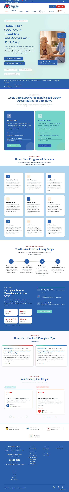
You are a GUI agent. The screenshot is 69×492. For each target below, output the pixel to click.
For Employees (42, 11)
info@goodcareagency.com (29, 0)
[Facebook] (61, 1)
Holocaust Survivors (32, 465)
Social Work (33, 453)
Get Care (52, 6)
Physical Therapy (33, 451)
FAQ (14, 475)
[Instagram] (58, 1)
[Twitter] (64, 1)
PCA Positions (46, 450)
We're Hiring (60, 6)
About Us (14, 472)
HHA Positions (46, 448)
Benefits (46, 451)
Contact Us (14, 477)
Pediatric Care (33, 463)
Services (13, 10)
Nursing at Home (33, 450)
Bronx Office (59, 450)
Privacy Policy (14, 479)
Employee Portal (46, 453)
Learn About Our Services (14, 58)
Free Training (46, 455)
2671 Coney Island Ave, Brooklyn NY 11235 (14, 2)
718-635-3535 (8, 0)
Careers (34, 11)
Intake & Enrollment (33, 457)
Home (6, 11)
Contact (51, 11)
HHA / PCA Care (32, 448)
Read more (40, 408)
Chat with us (63, 489)
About (21, 11)
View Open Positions (45, 311)
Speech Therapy (32, 455)
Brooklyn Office (59, 448)
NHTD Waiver (33, 459)
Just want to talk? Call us (15, 63)
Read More (6, 363)
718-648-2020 (17, 0)
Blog (27, 11)
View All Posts (34, 341)
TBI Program (33, 461)
